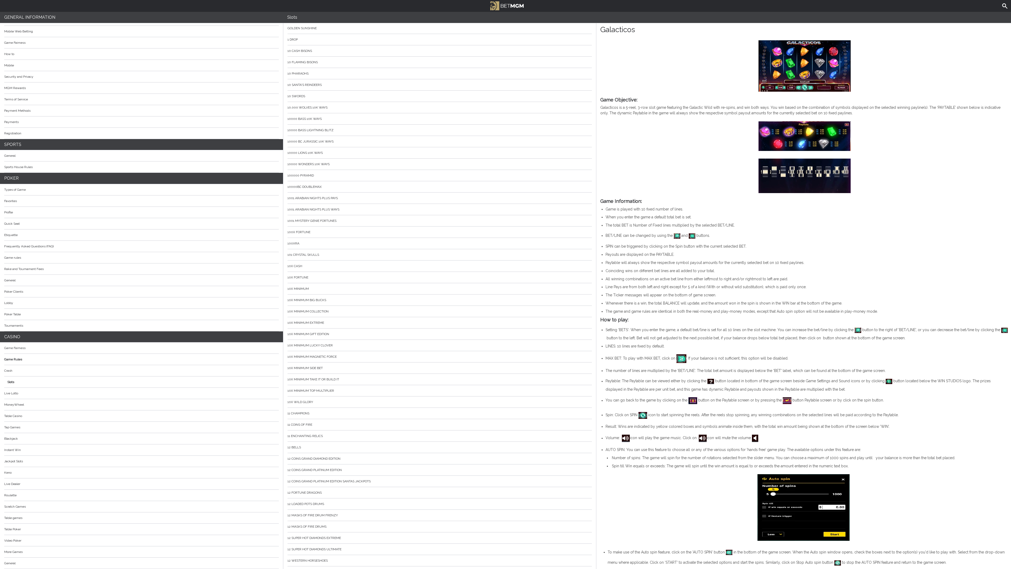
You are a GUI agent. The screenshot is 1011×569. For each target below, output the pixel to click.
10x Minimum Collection (308, 311)
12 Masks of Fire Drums (307, 526)
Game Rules (13, 359)
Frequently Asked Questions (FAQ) (29, 246)
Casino (12, 336)
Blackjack (11, 438)
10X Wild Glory (300, 402)
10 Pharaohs (298, 73)
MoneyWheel (14, 404)
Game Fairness (15, 43)
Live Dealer (12, 484)
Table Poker (12, 529)
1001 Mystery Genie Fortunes (312, 221)
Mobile (9, 65)
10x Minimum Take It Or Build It (313, 379)
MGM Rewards (15, 88)
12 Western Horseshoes (308, 560)
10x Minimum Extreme (306, 323)
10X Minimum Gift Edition (308, 334)
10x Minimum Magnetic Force (312, 357)
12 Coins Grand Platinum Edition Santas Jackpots (329, 481)
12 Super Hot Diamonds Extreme (314, 538)
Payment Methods (17, 110)
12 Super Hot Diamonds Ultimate (314, 549)
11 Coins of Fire (300, 424)
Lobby (8, 303)
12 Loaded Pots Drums (306, 504)
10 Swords (296, 96)
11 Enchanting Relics (305, 436)
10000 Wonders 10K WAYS (309, 164)
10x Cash (295, 266)
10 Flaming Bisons (303, 62)
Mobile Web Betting (18, 31)
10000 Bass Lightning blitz (311, 130)
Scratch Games (15, 506)
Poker (11, 178)
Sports (12, 144)
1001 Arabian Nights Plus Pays (313, 198)
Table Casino (13, 416)
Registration (12, 133)
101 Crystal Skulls (303, 255)
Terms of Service (16, 99)
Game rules (12, 257)
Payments (11, 122)
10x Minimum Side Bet (305, 368)
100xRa (293, 243)
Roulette (10, 495)
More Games (13, 552)
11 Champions (298, 413)
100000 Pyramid (301, 175)
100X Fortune (299, 232)
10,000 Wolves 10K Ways (308, 107)
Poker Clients (13, 291)
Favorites (10, 201)
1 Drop (293, 39)
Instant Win (12, 450)
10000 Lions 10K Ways (305, 153)
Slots (10, 382)
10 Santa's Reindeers (305, 85)
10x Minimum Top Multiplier (311, 391)
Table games (13, 518)
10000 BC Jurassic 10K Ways (311, 141)
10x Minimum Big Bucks (307, 300)
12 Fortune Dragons (305, 492)
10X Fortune (298, 277)
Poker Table (12, 314)
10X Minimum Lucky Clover (310, 345)
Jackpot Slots (13, 461)
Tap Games (12, 427)
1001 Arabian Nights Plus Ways (313, 209)
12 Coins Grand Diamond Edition (314, 458)
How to (9, 54)
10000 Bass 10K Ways (305, 119)
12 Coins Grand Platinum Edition (315, 470)
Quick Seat (12, 223)
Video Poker (12, 540)
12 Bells (294, 447)
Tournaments (13, 325)
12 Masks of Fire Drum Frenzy (313, 515)
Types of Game (15, 190)
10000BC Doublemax (305, 187)
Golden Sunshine (302, 28)
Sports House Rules (18, 167)
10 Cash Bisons (300, 51)
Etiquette (11, 235)
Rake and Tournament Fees (24, 269)
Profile (8, 212)
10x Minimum (298, 289)
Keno (8, 472)
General (10, 156)
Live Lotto (11, 393)
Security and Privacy (18, 77)
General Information (29, 17)
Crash (8, 370)
